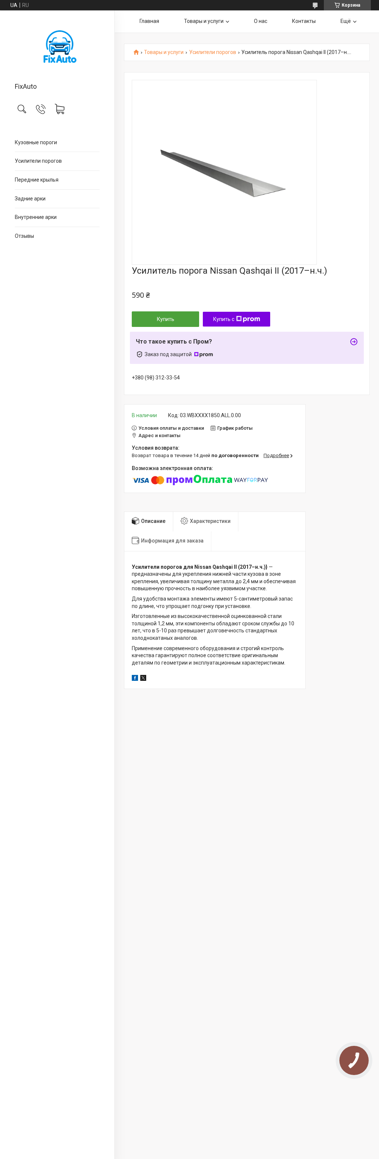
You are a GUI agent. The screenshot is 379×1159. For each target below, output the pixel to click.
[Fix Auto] (57, 46)
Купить (165, 319)
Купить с (223, 319)
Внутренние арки (36, 217)
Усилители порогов (38, 161)
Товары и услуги (204, 21)
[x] (143, 679)
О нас (260, 21)
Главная (149, 21)
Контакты (304, 21)
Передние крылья (36, 180)
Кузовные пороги (36, 142)
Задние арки (30, 199)
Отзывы (24, 236)
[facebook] (135, 679)
